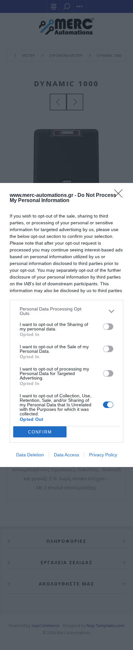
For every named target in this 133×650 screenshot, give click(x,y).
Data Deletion (30, 454)
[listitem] (66, 311)
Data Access (66, 454)
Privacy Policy (103, 454)
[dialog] (66, 325)
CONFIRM (40, 432)
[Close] (120, 195)
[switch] (108, 326)
